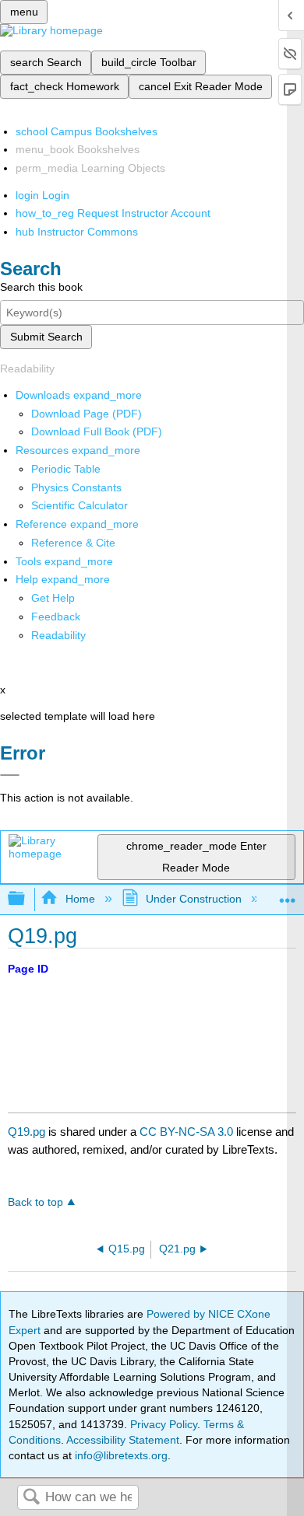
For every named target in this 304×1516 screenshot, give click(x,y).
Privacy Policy (163, 1424)
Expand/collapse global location (287, 894)
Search (31, 1498)
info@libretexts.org (120, 1455)
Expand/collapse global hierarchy (26, 899)
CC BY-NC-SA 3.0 (186, 1131)
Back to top (35, 1202)
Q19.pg (26, 1131)
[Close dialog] (9, 775)
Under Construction (194, 898)
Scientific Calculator (79, 505)
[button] (55, 616)
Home (79, 898)
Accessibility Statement (122, 1440)
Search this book (41, 287)
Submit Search (46, 336)
